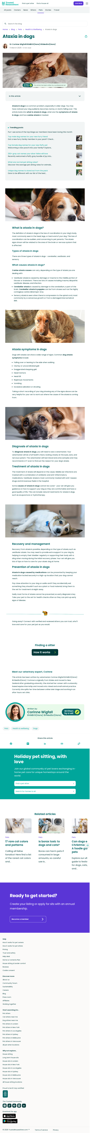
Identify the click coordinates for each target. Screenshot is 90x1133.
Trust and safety (9, 953)
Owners (17, 10)
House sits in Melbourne (12, 1075)
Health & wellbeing (21, 728)
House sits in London (10, 1061)
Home (5, 29)
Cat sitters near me (10, 1017)
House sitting (8, 1054)
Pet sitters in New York (11, 1027)
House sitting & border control (14, 963)
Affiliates (6, 1001)
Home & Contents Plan (11, 960)
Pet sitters (6, 1013)
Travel (56, 10)
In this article (14, 96)
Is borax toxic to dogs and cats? (49, 843)
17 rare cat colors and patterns (16, 843)
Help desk (6, 956)
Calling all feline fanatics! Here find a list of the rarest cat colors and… (18, 856)
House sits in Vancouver (12, 1078)
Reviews (6, 967)
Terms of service (41, 1130)
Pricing (5, 949)
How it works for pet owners (13, 942)
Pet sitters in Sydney (10, 1034)
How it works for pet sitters (13, 946)
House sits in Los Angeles (12, 1068)
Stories (48, 10)
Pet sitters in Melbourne (12, 1038)
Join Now (78, 3)
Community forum (10, 983)
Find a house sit (43, 3)
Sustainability (8, 987)
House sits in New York (11, 1064)
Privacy (55, 1130)
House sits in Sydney (10, 1071)
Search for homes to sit (26, 791)
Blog (13, 29)
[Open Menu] (87, 3)
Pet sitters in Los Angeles (12, 1031)
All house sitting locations (12, 1082)
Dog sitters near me (10, 1020)
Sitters (33, 10)
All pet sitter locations (11, 1045)
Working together (9, 1004)
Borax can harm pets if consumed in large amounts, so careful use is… (51, 856)
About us (6, 980)
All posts (7, 10)
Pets (41, 10)
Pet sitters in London (10, 1024)
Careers (6, 990)
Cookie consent (9, 970)
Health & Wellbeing (33, 29)
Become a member (20, 919)
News (25, 10)
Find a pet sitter (28, 3)
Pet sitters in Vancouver (12, 1041)
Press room (7, 997)
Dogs (35, 728)
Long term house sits (11, 1057)
